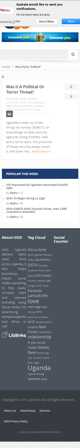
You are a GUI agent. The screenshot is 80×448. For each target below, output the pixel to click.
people (40, 322)
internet (40, 280)
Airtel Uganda (35, 254)
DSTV (33, 264)
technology (43, 352)
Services (44, 410)
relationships (39, 339)
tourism (37, 357)
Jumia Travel (42, 285)
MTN (39, 312)
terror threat (32, 109)
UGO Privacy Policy (16, 421)
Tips (30, 357)
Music (45, 317)
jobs (48, 280)
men (44, 307)
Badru (14, 193)
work (44, 379)
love (33, 301)
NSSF (31, 322)
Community (38, 102)
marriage (34, 307)
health (46, 275)
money (31, 312)
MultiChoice (34, 317)
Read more (40, 151)
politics (48, 322)
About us (10, 410)
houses (32, 280)
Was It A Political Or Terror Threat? (25, 89)
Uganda (39, 367)
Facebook (32, 270)
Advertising (27, 410)
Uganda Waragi (36, 373)
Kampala (35, 290)
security (19, 109)
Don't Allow (46, 21)
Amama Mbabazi (23, 106)
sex (33, 342)
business (43, 259)
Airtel (42, 249)
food (41, 270)
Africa (32, 249)
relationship (45, 332)
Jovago (31, 285)
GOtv (37, 275)
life (45, 295)
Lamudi (34, 295)
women (34, 378)
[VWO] (16, 22)
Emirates (43, 265)
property (33, 327)
